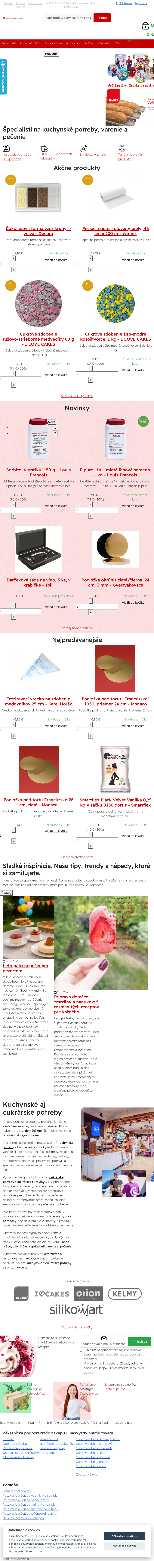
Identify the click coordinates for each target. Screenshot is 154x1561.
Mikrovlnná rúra (123, 916)
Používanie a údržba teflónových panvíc (30, 1513)
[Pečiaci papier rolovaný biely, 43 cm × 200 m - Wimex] (115, 198)
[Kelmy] (125, 1293)
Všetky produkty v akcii (77, 396)
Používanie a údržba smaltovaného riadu (30, 1509)
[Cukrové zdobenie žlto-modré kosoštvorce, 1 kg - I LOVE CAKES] (115, 303)
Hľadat (102, 18)
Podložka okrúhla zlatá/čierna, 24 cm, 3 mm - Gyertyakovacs (115, 582)
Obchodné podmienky (18, 1457)
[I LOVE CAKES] (52, 1293)
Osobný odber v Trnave (92, 1461)
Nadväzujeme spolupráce (57, 1443)
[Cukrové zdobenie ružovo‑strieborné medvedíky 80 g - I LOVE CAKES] (38, 303)
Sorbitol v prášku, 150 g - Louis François (38, 472)
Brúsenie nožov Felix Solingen (23, 1518)
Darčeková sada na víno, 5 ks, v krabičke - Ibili (39, 582)
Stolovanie (104, 43)
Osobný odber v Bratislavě (94, 1443)
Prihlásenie (125, 3)
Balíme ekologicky (52, 1448)
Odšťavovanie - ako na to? (131, 903)
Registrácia (141, 3)
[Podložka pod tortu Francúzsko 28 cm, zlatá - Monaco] (38, 769)
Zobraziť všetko (86, 1474)
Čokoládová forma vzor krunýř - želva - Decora (38, 231)
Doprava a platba (20, 5)
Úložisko (89, 43)
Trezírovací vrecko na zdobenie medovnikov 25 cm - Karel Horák (38, 701)
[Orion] (88, 1293)
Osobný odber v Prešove (93, 1457)
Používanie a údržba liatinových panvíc (29, 1504)
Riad (14, 43)
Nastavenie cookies (124, 1545)
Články (6, 893)
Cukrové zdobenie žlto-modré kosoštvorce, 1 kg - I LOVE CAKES (115, 336)
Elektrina (119, 925)
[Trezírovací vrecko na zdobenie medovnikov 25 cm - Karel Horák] (38, 668)
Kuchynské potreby (30, 43)
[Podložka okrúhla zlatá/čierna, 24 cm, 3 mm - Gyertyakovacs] (115, 549)
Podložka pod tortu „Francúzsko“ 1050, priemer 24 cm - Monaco (115, 701)
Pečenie (117, 43)
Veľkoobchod (35, 3)
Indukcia (119, 921)
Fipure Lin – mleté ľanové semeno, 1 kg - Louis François (115, 472)
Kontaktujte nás (114, 1389)
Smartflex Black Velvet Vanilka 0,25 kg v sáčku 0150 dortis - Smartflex (116, 802)
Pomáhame (47, 1452)
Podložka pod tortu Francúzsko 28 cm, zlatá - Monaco (38, 802)
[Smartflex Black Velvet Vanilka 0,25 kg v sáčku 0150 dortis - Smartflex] (115, 769)
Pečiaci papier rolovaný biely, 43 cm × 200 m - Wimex (115, 231)
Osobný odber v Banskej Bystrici (98, 1439)
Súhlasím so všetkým (124, 1536)
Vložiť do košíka (56, 260)
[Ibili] (21, 1293)
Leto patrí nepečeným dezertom (25, 968)
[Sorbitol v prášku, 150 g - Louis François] (38, 439)
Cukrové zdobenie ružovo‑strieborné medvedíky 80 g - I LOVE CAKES (38, 339)
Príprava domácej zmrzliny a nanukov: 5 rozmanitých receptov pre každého (76, 1004)
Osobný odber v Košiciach (94, 1448)
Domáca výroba (53, 43)
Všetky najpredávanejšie (77, 857)
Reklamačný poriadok (17, 1448)
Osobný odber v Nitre (91, 1452)
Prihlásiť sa (139, 1341)
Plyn (116, 930)
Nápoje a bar (73, 43)
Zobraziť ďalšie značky (77, 1327)
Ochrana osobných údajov (21, 1452)
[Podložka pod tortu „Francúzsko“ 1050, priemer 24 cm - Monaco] (115, 668)
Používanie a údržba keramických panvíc (30, 1495)
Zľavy (5, 43)
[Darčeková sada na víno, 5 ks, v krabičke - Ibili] (38, 549)
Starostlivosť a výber (17, 1491)
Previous (51, 54)
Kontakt (8, 3)
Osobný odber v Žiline (91, 1466)
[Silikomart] (77, 1310)
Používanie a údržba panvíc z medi (26, 1500)
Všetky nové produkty (77, 628)
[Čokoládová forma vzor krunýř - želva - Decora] (38, 198)
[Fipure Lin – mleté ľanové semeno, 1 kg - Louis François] (115, 439)
